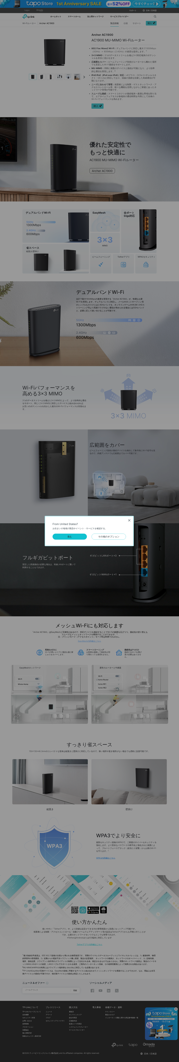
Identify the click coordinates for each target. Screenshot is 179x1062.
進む (69, 536)
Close (129, 520)
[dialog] (89, 531)
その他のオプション (108, 536)
